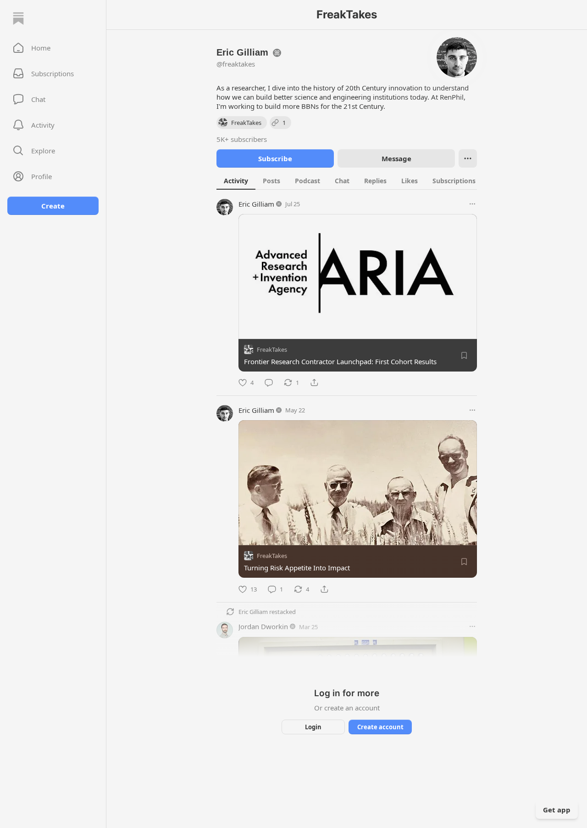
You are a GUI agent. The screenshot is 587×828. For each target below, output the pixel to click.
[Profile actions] (468, 158)
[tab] (235, 180)
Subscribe (275, 158)
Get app (556, 809)
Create (53, 205)
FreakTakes (272, 349)
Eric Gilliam (256, 203)
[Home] (18, 18)
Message (396, 158)
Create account (380, 727)
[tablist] (356, 180)
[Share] (314, 382)
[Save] (464, 355)
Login (313, 727)
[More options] (472, 204)
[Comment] (269, 382)
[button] (53, 48)
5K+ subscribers (241, 139)
